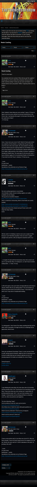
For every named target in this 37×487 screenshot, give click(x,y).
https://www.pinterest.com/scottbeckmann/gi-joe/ (14, 169)
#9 (33, 335)
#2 (33, 96)
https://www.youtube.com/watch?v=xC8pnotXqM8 (14, 206)
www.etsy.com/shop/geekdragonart (11, 405)
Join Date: (10, 67)
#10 (33, 371)
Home (2, 27)
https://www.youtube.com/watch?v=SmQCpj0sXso (15, 204)
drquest (10, 340)
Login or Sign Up (31, 1)
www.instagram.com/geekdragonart (11, 416)
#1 (33, 56)
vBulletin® (26, 471)
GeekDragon (11, 376)
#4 (33, 175)
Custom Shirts (5, 365)
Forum (6, 27)
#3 (33, 126)
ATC (9, 61)
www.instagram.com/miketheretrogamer (12, 412)
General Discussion (14, 27)
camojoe (10, 180)
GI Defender (12, 131)
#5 (33, 218)
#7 (33, 269)
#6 (33, 243)
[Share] (34, 66)
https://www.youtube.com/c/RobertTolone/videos (14, 199)
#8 (33, 309)
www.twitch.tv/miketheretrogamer (10, 409)
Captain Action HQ (6, 363)
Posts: (21, 67)
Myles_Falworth (12, 314)
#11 (33, 422)
